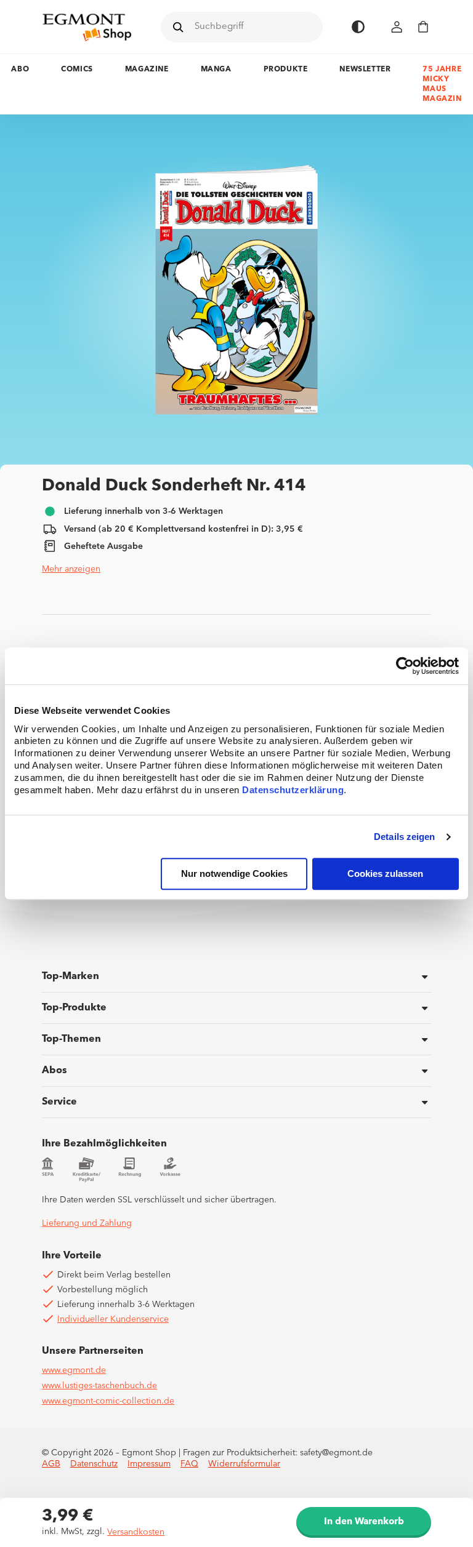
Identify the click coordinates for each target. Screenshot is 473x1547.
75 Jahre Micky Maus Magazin (441, 84)
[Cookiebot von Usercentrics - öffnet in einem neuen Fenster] (405, 666)
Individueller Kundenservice (113, 1319)
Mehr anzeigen (71, 569)
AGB (51, 1464)
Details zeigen (404, 836)
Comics (77, 69)
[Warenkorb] (423, 26)
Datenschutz (94, 1464)
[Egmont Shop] (87, 27)
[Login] (397, 26)
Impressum (149, 1464)
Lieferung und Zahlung (87, 1223)
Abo (20, 69)
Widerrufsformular (244, 1464)
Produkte (286, 69)
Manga (216, 69)
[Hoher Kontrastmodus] (358, 26)
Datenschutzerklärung (293, 790)
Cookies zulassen (385, 874)
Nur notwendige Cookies (234, 874)
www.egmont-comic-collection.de (108, 1401)
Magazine (147, 69)
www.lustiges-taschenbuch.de (99, 1385)
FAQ (189, 1464)
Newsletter (364, 69)
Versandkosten (135, 1532)
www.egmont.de (74, 1370)
